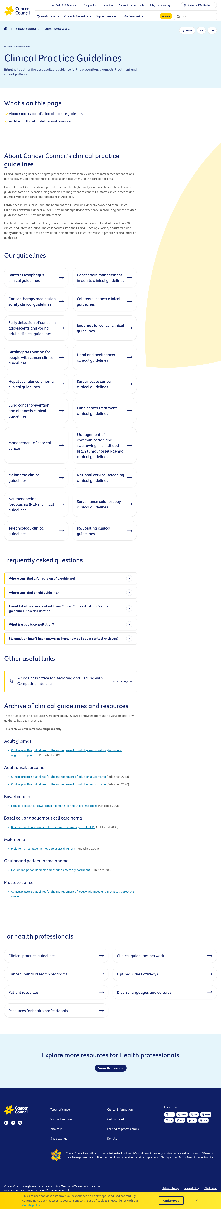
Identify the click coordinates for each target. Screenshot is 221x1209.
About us (56, 1129)
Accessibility (191, 1188)
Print (189, 30)
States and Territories (198, 5)
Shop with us (58, 1138)
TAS (182, 1120)
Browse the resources (110, 1068)
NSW (183, 1114)
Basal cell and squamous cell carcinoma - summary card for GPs (53, 827)
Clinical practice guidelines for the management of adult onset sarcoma (58, 777)
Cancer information (120, 1109)
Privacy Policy (170, 1188)
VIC (193, 1120)
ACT (171, 1114)
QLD (207, 1114)
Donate (166, 16)
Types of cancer (60, 1109)
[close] (197, 1200)
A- (201, 30)
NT (195, 1114)
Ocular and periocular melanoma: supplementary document (50, 870)
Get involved (115, 1119)
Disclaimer (210, 1188)
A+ (212, 30)
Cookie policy (31, 1205)
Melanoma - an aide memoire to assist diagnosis (43, 848)
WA (205, 1120)
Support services (61, 1119)
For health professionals (123, 1129)
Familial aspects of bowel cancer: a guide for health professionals (54, 806)
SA (170, 1120)
